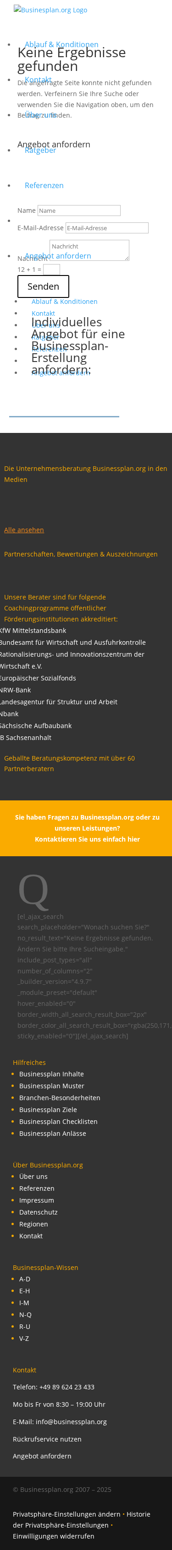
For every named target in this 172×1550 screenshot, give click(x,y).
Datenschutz (38, 1212)
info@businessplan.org (71, 1421)
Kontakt (31, 1235)
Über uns (33, 1176)
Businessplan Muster (51, 1085)
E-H (24, 1290)
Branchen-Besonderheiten (59, 1097)
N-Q (25, 1314)
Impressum (36, 1200)
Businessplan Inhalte (51, 1073)
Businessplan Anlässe (52, 1133)
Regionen (33, 1224)
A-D (24, 1279)
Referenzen (37, 1188)
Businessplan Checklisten (58, 1121)
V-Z (24, 1338)
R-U (24, 1326)
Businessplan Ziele (48, 1109)
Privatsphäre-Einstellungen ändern (67, 1514)
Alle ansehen (24, 529)
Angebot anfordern (42, 1456)
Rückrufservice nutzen (47, 1439)
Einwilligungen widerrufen (53, 1536)
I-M (24, 1302)
